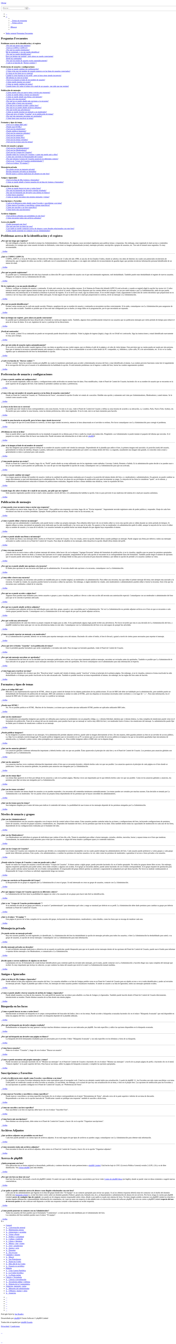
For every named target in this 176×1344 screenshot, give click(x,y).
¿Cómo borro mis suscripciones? (18, 210)
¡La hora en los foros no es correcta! (19, 73)
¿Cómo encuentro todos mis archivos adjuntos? (23, 218)
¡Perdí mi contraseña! (14, 58)
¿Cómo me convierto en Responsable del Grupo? (24, 157)
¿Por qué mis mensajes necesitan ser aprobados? (24, 116)
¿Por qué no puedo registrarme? (18, 50)
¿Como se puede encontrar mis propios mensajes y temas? (27, 197)
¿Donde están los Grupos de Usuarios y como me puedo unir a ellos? (32, 154)
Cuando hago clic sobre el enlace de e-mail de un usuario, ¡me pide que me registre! (37, 86)
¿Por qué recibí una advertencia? (18, 110)
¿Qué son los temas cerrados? (17, 140)
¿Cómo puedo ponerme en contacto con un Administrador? (28, 231)
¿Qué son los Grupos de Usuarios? (19, 152)
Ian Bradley (19, 1314)
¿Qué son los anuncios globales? (18, 133)
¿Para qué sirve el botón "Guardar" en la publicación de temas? (29, 114)
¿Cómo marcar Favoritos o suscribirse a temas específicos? (28, 205)
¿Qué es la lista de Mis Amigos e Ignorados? (22, 180)
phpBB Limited (95, 1165)
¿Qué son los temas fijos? (15, 137)
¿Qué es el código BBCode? (16, 125)
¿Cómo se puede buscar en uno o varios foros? (23, 188)
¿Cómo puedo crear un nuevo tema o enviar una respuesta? (28, 92)
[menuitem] (6, 14)
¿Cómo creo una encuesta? (16, 99)
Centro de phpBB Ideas (113, 1179)
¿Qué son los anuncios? (15, 135)
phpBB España (26, 1322)
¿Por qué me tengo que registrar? (18, 46)
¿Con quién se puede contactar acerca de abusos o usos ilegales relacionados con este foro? (40, 228)
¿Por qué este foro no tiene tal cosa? (19, 226)
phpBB (91, 436)
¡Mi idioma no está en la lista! (17, 78)
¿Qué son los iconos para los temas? (19, 142)
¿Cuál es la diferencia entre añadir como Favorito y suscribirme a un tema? (34, 203)
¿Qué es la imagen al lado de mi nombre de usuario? (25, 80)
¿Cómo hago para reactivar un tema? (19, 118)
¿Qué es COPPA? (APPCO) (16, 48)
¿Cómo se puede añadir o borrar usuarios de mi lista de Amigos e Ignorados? (35, 182)
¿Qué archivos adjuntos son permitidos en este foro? (25, 216)
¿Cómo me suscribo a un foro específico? (21, 207)
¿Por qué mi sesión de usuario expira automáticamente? (26, 61)
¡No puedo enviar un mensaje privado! (20, 169)
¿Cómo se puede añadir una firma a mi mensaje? (24, 97)
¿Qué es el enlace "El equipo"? (17, 163)
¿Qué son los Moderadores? (16, 150)
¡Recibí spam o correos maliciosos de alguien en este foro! (28, 174)
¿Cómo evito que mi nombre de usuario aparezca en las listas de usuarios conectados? (38, 71)
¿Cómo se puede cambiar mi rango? (19, 84)
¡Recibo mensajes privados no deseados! (21, 171)
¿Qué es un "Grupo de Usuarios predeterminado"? (25, 161)
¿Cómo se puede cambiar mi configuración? (22, 69)
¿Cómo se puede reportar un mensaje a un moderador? (26, 112)
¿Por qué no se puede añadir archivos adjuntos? (24, 108)
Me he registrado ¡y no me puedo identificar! (22, 52)
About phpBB (24, 1168)
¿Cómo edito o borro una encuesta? (19, 103)
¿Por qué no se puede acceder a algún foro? (22, 105)
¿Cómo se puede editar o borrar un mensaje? (22, 95)
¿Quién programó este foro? (16, 224)
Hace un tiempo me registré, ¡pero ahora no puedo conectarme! (29, 56)
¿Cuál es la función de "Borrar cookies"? (21, 63)
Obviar (3, 3)
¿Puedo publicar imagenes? (16, 131)
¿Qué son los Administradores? (17, 148)
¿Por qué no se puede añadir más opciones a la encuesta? (27, 101)
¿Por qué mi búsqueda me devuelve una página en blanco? (28, 193)
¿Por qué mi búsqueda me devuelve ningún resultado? (26, 190)
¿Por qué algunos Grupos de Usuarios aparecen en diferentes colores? (32, 159)
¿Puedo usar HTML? (14, 127)
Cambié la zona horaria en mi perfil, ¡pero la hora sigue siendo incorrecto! (33, 75)
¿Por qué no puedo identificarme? (18, 54)
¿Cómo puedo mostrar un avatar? (18, 82)
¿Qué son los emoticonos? (16, 129)
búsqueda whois (21, 1195)
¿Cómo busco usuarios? (15, 195)
